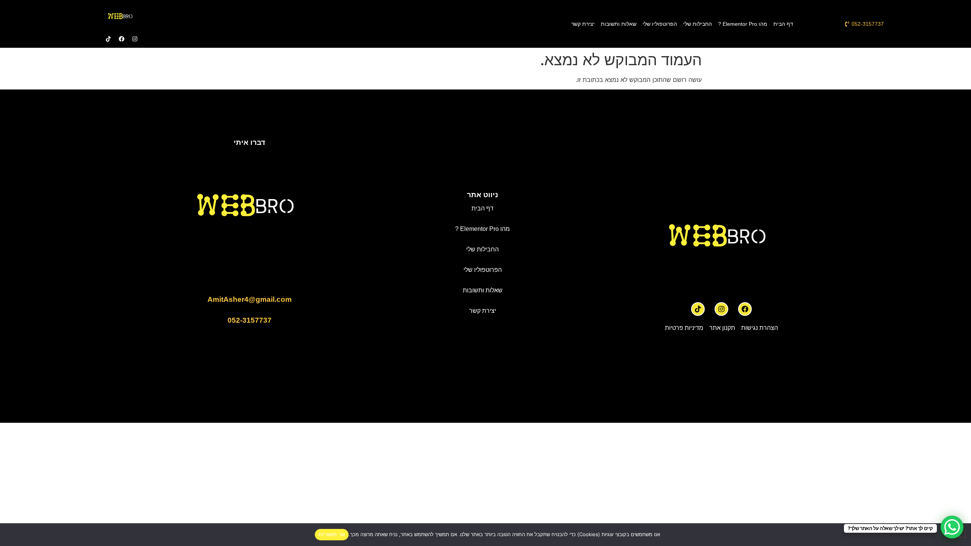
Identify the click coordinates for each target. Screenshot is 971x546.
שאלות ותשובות (618, 24)
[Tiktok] (698, 309)
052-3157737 (250, 320)
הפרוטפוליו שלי (660, 24)
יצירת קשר (583, 24)
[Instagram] (721, 309)
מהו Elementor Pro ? (742, 24)
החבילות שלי (697, 24)
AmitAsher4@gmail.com (249, 299)
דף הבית (783, 24)
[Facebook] (745, 309)
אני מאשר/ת (332, 534)
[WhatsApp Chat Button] (952, 527)
